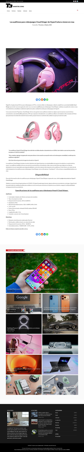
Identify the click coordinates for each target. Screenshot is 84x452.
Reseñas (19, 10)
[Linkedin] (44, 99)
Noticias (14, 10)
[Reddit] (42, 99)
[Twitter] (39, 99)
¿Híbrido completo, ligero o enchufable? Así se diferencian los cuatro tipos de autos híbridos (45, 414)
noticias (26, 229)
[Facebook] (37, 99)
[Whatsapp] (47, 99)
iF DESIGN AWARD (19, 152)
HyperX (8, 105)
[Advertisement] (42, 37)
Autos (30, 10)
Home (8, 10)
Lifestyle (25, 10)
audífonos (39, 107)
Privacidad (57, 436)
